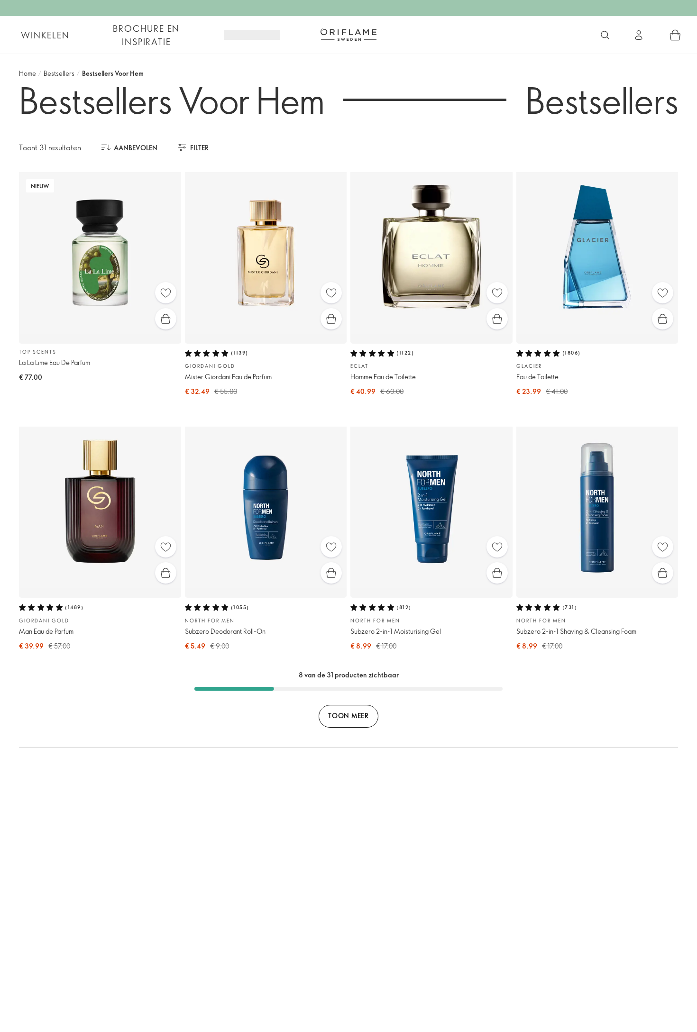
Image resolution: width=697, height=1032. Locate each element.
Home (27, 73)
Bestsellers (59, 73)
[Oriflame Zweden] (348, 34)
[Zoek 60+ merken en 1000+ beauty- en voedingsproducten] (605, 35)
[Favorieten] (165, 292)
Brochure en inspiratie (146, 35)
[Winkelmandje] (675, 35)
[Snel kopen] (165, 318)
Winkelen (45, 35)
